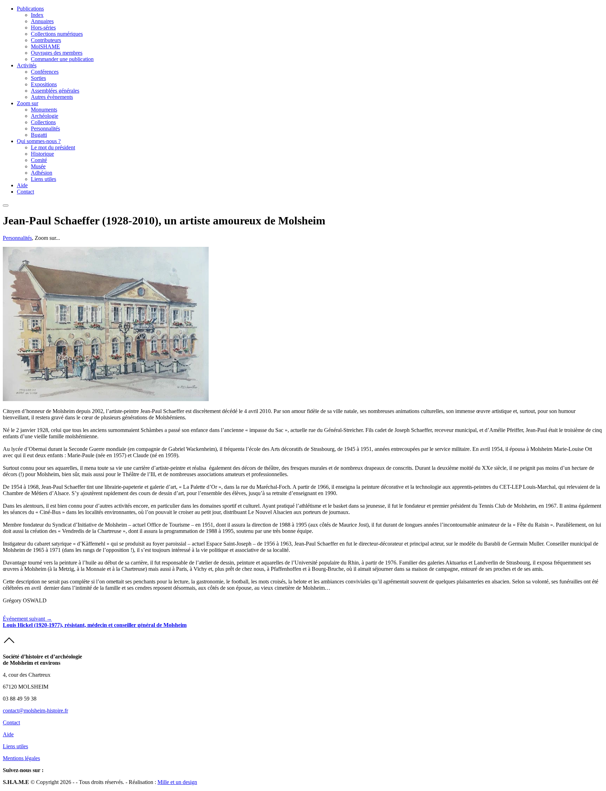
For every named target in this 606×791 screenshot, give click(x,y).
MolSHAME (45, 46)
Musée (38, 166)
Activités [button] (26, 65)
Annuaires (42, 21)
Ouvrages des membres (56, 53)
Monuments (44, 110)
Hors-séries (43, 28)
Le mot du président (53, 147)
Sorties (38, 78)
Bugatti (39, 135)
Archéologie (44, 116)
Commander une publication (62, 59)
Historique (42, 154)
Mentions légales (21, 758)
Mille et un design (177, 782)
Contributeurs (46, 40)
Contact (25, 192)
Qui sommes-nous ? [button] (39, 141)
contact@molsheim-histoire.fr (35, 711)
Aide (22, 185)
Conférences (45, 72)
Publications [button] (30, 9)
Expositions (44, 84)
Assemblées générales (55, 91)
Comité (39, 160)
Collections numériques (57, 34)
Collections (43, 122)
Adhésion (41, 173)
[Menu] (5, 205)
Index (37, 15)
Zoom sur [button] (27, 103)
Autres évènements (52, 97)
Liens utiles (43, 179)
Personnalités (45, 128)
